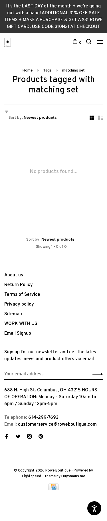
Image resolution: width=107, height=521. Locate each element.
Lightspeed (31, 476)
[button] (96, 374)
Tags (47, 70)
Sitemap (13, 314)
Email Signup (17, 333)
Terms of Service (22, 295)
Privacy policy (19, 304)
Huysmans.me (73, 476)
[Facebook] (6, 437)
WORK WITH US (20, 324)
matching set (73, 70)
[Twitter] (18, 437)
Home (27, 70)
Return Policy (18, 285)
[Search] (89, 42)
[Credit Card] (54, 489)
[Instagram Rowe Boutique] (29, 437)
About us (13, 275)
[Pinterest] (41, 437)
